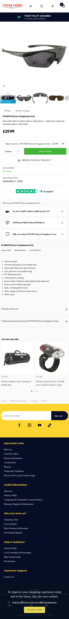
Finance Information (13, 458)
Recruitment (9, 561)
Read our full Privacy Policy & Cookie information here (34, 602)
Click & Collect (11, 454)
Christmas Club (11, 519)
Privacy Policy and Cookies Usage (19, 475)
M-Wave (8, 111)
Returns (7, 467)
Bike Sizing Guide (12, 557)
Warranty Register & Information (19, 504)
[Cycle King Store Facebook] (19, 425)
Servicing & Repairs (13, 532)
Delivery (8, 449)
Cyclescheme (10, 462)
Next (65, 369)
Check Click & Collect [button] (36, 160)
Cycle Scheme (10, 524)
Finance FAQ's (10, 495)
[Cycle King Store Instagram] (29, 425)
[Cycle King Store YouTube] (39, 425)
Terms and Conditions (14, 471)
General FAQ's (10, 548)
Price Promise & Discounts (16, 528)
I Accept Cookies (34, 610)
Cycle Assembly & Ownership (17, 552)
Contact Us (9, 577)
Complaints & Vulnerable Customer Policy (23, 499)
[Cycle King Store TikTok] (49, 425)
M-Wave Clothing (22, 111)
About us (8, 491)
